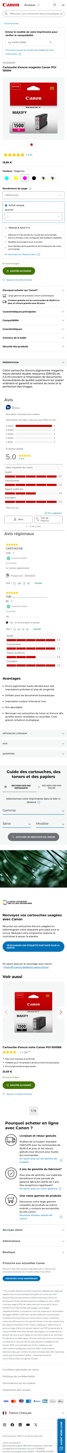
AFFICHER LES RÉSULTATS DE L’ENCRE (35, 837)
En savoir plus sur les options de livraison (38, 1160)
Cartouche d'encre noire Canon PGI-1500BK (32, 1047)
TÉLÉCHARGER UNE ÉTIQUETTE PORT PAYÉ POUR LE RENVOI (33, 946)
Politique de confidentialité (19, 1376)
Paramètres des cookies (17, 1390)
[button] (19, 54)
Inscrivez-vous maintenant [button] (21, 1278)
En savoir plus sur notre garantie (38, 1188)
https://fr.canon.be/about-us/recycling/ (26, 967)
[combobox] (33, 13)
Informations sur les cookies (19, 1383)
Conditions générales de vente (21, 1369)
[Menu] (63, 4)
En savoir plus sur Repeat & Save (20, 254)
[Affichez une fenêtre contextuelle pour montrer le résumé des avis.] (30, 1052)
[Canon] (11, 4)
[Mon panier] (55, 4)
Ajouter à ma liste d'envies (19, 280)
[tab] (19, 787)
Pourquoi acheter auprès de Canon (36, 1217)
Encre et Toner (12, 23)
